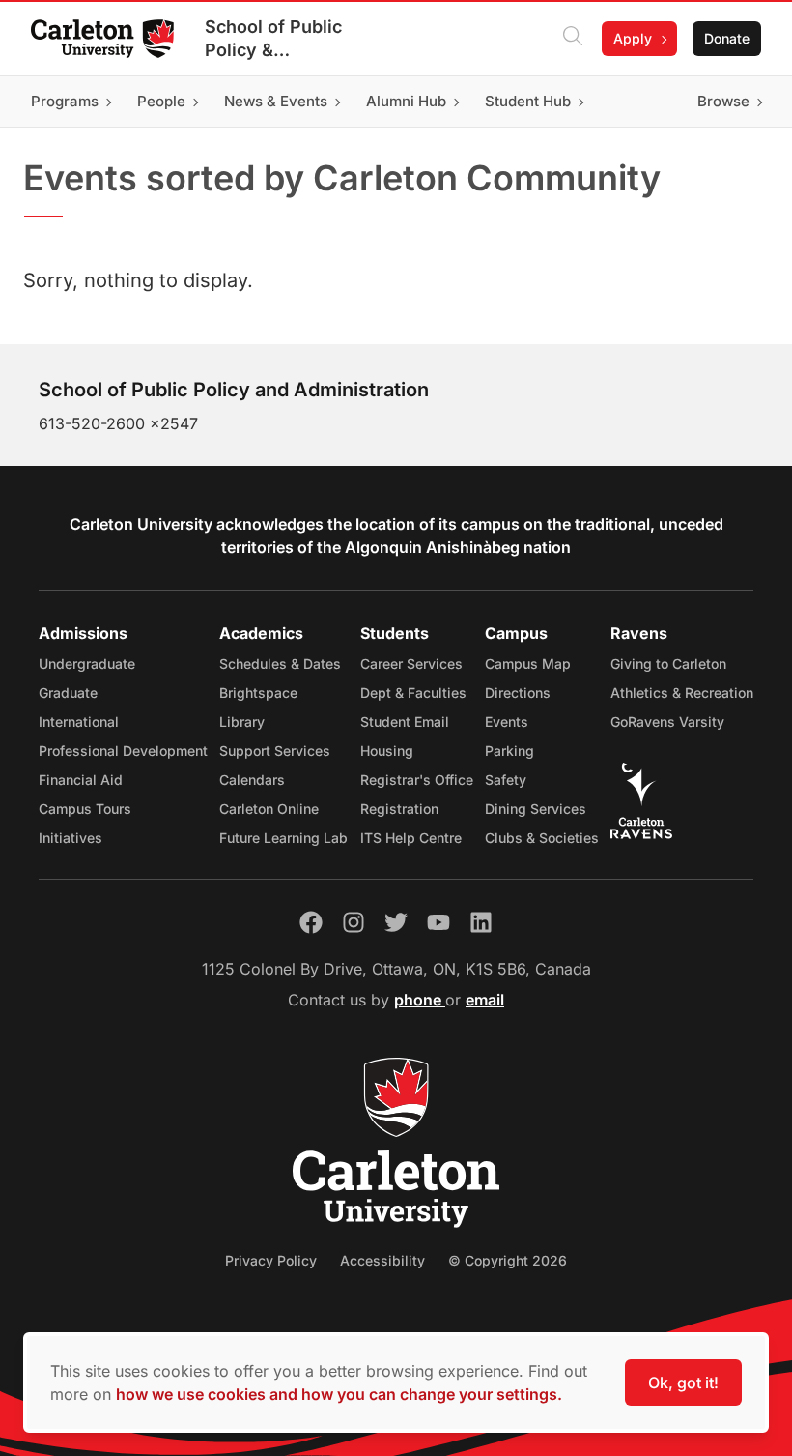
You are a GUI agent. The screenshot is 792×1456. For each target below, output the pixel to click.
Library (242, 721)
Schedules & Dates (280, 663)
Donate (727, 38)
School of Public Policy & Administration (273, 39)
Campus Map (528, 663)
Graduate (68, 692)
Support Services (274, 751)
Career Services (411, 663)
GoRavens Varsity (667, 721)
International (79, 721)
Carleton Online (269, 809)
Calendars (252, 780)
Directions (518, 692)
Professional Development (123, 751)
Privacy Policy (271, 1260)
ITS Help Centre (411, 838)
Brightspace (258, 692)
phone (419, 999)
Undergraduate (87, 663)
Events (506, 721)
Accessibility (382, 1260)
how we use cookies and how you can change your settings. (339, 1394)
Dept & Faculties (413, 692)
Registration (399, 809)
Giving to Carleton (668, 663)
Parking (509, 751)
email (485, 999)
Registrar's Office (416, 780)
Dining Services (535, 809)
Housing (386, 751)
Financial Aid (81, 780)
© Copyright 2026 (507, 1260)
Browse (723, 101)
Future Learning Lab (283, 838)
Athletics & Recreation (681, 692)
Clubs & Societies (542, 838)
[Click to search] (572, 38)
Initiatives (70, 838)
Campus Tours (85, 809)
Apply (632, 38)
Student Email (404, 721)
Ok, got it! (683, 1382)
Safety (505, 780)
